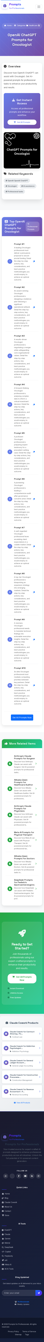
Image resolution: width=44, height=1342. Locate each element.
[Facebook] (18, 1176)
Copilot (8, 1252)
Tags (27, 1334)
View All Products (23, 1103)
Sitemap (18, 1334)
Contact (8, 1211)
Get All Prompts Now (22, 717)
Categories (20, 25)
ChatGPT (8, 1230)
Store (7, 1215)
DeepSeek (9, 1247)
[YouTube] (25, 1176)
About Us (8, 1207)
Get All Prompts (23, 122)
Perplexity (9, 1256)
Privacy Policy (13, 1331)
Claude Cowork (11, 1202)
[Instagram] (38, 1176)
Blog (6, 1198)
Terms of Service (29, 1331)
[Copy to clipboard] (33, 261)
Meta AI (8, 1264)
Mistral (7, 1243)
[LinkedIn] (32, 1176)
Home (9, 25)
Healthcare (33, 25)
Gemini (7, 1239)
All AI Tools (9, 1269)
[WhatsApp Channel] (5, 1176)
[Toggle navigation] (39, 6)
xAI (6, 1260)
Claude (7, 1234)
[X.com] (12, 1176)
